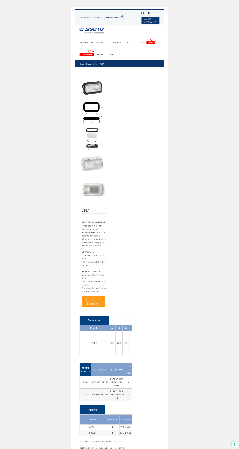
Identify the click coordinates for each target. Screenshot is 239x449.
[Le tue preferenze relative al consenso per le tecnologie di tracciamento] (234, 444)
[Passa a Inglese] (149, 13)
